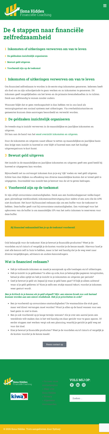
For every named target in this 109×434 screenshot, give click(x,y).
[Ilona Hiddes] (28, 9)
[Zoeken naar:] (88, 398)
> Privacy (47, 396)
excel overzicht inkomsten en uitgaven (57, 134)
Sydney (56, 428)
